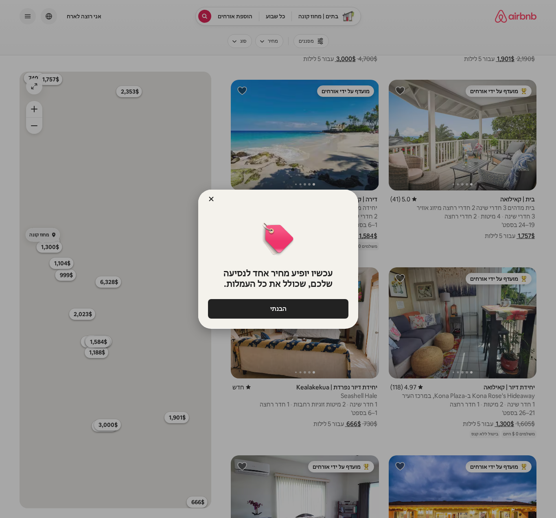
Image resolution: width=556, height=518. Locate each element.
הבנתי (278, 308)
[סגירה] (211, 199)
